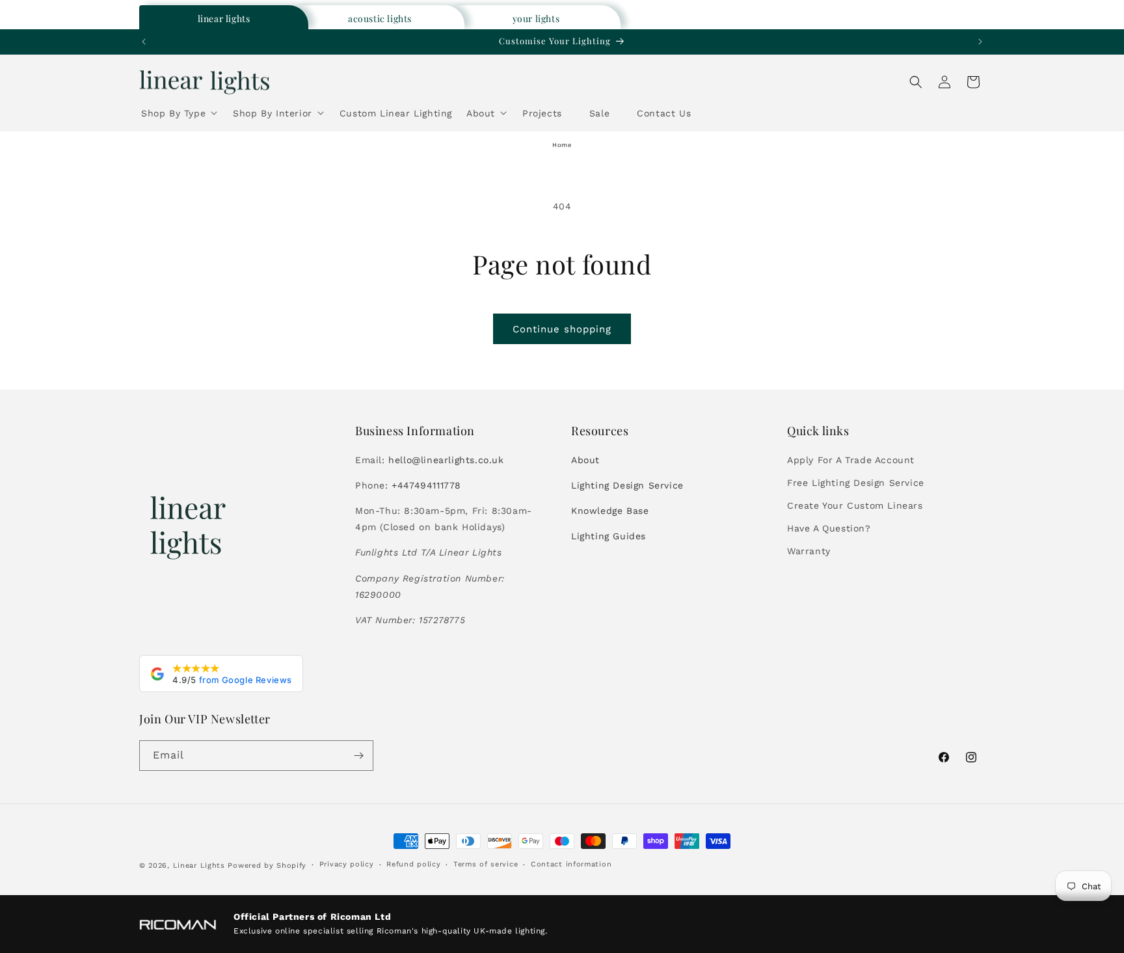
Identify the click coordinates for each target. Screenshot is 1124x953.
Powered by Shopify (267, 865)
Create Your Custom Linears (855, 505)
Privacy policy (346, 864)
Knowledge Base (610, 510)
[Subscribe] (358, 755)
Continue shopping (562, 329)
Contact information (571, 864)
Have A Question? (829, 528)
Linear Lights (199, 865)
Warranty (809, 551)
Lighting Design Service (627, 485)
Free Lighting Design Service (855, 482)
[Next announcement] (980, 41)
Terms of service (485, 864)
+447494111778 (426, 485)
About (585, 460)
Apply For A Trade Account (851, 460)
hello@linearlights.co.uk (445, 460)
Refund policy (413, 864)
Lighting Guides (608, 536)
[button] (180, 115)
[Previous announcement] (143, 41)
